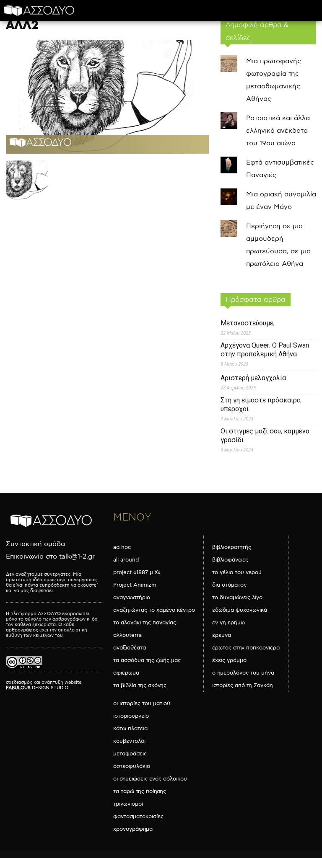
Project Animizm (134, 585)
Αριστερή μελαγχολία (253, 378)
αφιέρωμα (126, 673)
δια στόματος (229, 585)
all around (126, 560)
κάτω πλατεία (130, 728)
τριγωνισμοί (128, 804)
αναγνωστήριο (131, 597)
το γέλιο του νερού (237, 572)
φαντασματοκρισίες (138, 816)
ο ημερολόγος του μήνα (243, 673)
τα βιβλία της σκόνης (139, 685)
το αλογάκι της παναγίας (144, 622)
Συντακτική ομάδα (35, 544)
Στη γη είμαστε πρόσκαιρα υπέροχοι (261, 404)
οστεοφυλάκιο (131, 766)
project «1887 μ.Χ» (137, 572)
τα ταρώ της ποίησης (139, 791)
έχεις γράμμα (229, 660)
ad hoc (122, 547)
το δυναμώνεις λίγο (237, 597)
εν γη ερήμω (228, 622)
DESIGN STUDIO (37, 688)
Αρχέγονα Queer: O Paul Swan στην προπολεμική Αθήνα (265, 349)
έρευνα (221, 635)
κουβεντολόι (129, 741)
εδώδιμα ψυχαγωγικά (239, 610)
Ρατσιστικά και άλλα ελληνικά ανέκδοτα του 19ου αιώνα (278, 130)
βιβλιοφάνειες (230, 560)
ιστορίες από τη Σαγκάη (242, 685)
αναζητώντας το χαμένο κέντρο (154, 610)
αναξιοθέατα (129, 647)
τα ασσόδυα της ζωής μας (147, 660)
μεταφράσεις (130, 753)
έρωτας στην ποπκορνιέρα (246, 647)
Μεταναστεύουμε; (248, 323)
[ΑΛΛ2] (107, 152)
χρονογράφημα (133, 829)
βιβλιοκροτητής (231, 547)
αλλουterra (127, 635)
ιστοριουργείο (131, 716)
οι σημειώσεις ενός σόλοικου (150, 779)
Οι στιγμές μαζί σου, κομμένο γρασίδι (265, 435)
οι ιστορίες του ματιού (141, 703)
